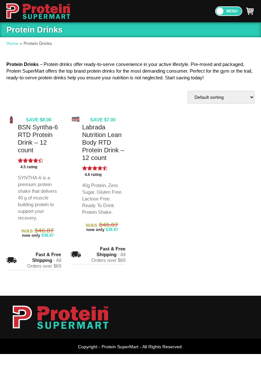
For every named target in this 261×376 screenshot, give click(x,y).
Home (12, 43)
